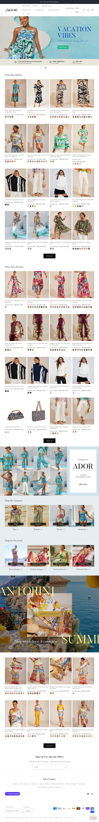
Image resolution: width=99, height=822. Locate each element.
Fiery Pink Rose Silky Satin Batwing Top (60, 301)
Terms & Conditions (55, 787)
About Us (16, 784)
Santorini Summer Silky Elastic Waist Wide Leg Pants (38, 687)
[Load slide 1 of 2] (45, 67)
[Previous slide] (41, 68)
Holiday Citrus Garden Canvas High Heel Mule (60, 687)
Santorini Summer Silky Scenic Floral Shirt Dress (38, 155)
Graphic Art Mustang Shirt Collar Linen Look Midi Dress (82, 155)
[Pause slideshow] (58, 68)
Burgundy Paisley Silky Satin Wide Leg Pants (37, 344)
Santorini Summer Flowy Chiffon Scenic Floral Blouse (14, 155)
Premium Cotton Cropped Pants (81, 427)
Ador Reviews (24, 784)
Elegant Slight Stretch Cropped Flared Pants (36, 200)
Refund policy (28, 817)
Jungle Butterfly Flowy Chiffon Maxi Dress (60, 243)
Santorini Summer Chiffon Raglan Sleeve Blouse (14, 730)
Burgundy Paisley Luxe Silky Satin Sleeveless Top (60, 344)
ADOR (11, 817)
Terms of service (48, 817)
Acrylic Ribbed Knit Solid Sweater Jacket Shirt (60, 387)
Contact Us (34, 784)
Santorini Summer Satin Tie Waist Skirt (59, 730)
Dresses (60, 529)
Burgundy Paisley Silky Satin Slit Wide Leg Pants (82, 344)
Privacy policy (38, 817)
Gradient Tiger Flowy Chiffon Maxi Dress (37, 243)
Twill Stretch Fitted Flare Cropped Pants (37, 730)
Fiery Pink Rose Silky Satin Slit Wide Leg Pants (38, 301)
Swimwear (82, 529)
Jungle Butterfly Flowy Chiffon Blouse (81, 243)
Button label (49, 41)
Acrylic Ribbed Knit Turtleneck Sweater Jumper (59, 200)
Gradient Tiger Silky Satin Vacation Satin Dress (15, 243)
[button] (35, 6)
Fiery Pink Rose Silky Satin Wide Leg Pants (82, 301)
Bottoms (37, 529)
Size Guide (81, 784)
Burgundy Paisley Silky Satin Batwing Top (13, 344)
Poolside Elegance (37, 569)
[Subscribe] (65, 767)
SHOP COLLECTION (49, 614)
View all (49, 256)
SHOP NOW (49, 471)
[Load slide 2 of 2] (48, 67)
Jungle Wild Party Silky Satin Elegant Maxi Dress (13, 111)
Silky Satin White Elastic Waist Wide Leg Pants (83, 200)
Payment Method (44, 784)
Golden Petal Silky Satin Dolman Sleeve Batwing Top (59, 111)
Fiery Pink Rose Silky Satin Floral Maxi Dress (15, 301)
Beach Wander (14, 569)
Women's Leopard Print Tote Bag (36, 427)
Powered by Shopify (18, 817)
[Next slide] (53, 68)
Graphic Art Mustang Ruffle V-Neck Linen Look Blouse (60, 155)
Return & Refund (71, 784)
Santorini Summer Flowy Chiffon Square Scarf (81, 687)
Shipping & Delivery (57, 784)
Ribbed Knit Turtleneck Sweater (14, 199)
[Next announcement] (93, 2)
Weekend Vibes (82, 569)
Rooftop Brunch (60, 569)
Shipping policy (58, 817)
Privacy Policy (42, 787)
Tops (14, 529)
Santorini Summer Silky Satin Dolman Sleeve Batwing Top (13, 687)
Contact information (70, 817)
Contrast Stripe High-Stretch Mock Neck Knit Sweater (37, 387)
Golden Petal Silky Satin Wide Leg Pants (82, 111)
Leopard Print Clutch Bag (12, 427)
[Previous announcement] (5, 2)
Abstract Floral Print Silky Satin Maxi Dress (36, 111)
